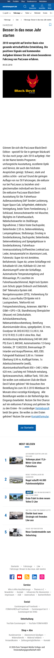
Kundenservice (32, 1)
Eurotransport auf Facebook (26, 606)
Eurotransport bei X (40, 609)
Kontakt (20, 592)
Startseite (15, 566)
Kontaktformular (40, 416)
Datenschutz (29, 595)
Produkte (16, 1)
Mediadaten (43, 1)
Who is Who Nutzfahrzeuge (19, 589)
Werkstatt (37, 13)
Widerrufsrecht (18, 637)
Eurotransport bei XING (27, 612)
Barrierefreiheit (44, 595)
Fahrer (27, 13)
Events (45, 13)
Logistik (5, 13)
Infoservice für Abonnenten (38, 592)
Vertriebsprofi (42, 408)
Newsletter (9, 592)
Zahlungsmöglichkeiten (30, 640)
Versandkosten (11, 640)
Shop (23, 1)
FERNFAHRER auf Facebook (17, 609)
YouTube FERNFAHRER (38, 623)
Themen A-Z (39, 589)
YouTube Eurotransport (16, 623)
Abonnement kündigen (33, 635)
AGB (19, 595)
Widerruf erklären (34, 637)
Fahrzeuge (17, 13)
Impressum (9, 595)
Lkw (38, 566)
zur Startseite (27, 427)
